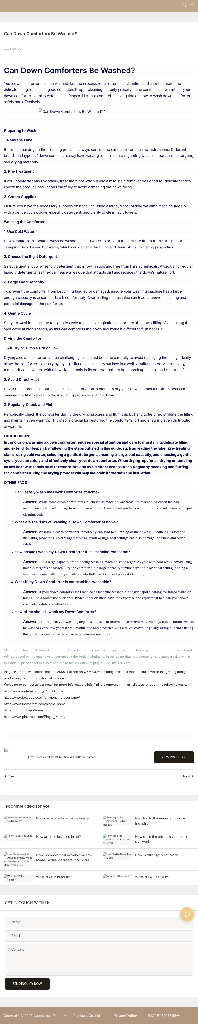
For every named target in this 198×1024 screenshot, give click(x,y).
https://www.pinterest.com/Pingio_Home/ (34, 717)
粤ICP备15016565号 (163, 1015)
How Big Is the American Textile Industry (160, 820)
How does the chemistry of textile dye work (161, 839)
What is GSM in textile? (54, 877)
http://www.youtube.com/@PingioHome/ (34, 691)
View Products (174, 757)
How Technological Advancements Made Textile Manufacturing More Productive (63, 857)
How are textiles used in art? (58, 836)
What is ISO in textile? (152, 877)
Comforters (65, 70)
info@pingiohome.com (104, 684)
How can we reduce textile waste (62, 818)
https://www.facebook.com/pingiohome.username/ (42, 697)
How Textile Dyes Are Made (157, 855)
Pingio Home (76, 650)
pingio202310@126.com (112, 663)
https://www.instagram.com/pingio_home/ (35, 704)
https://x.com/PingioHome (23, 710)
